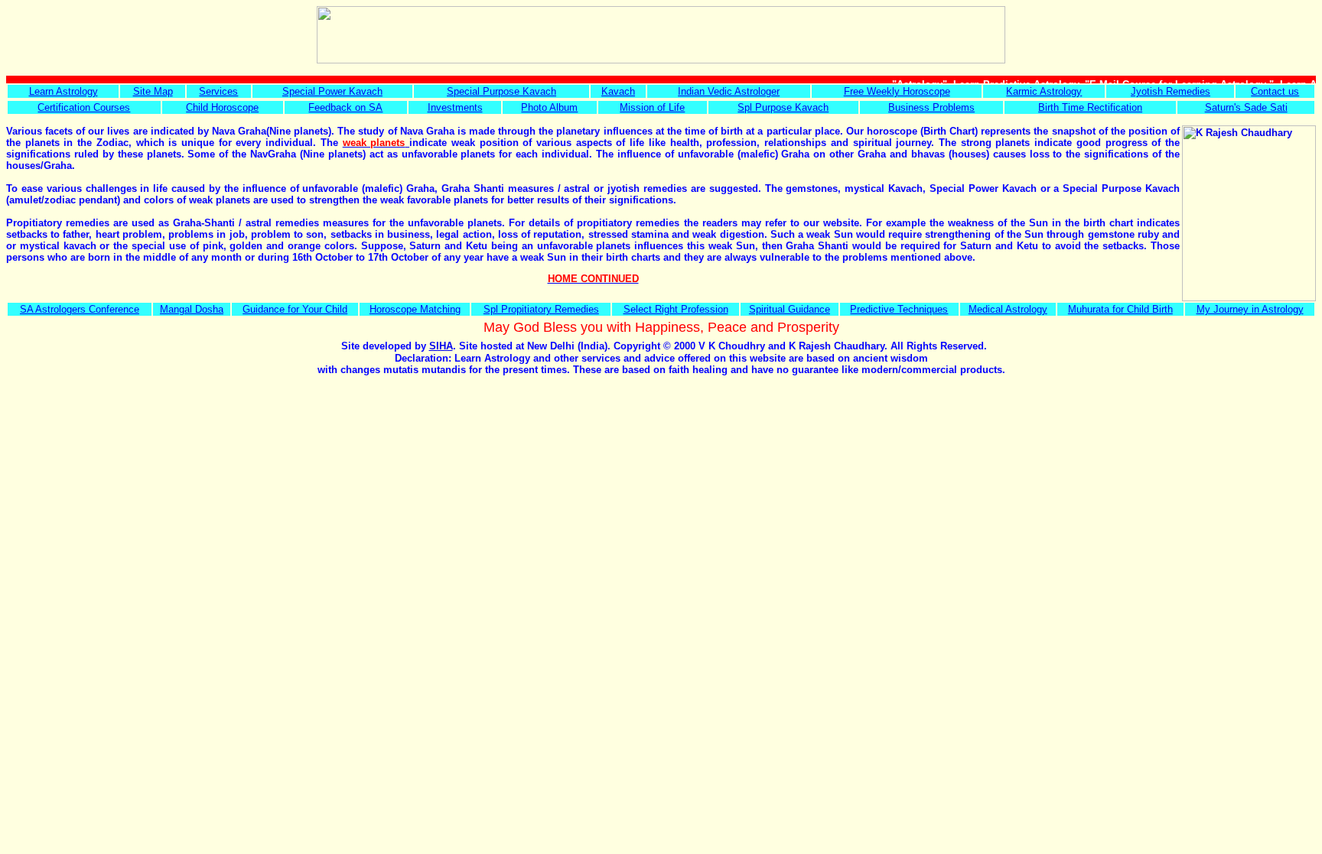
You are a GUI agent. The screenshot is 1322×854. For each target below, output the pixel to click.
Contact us (1275, 91)
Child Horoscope (222, 107)
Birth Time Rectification (1090, 107)
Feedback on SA (345, 107)
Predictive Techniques (899, 309)
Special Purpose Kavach (501, 91)
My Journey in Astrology (1250, 309)
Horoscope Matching (415, 309)
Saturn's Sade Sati (1246, 107)
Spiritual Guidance (789, 309)
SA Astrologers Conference (79, 309)
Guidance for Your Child (295, 309)
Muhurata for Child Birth (1120, 309)
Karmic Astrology (1044, 91)
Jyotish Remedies (1170, 91)
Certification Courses (83, 107)
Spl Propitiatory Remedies (541, 309)
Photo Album (549, 107)
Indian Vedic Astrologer (729, 91)
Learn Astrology (63, 91)
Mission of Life (652, 107)
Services (218, 91)
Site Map (153, 91)
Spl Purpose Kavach (783, 107)
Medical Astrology (1008, 309)
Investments (455, 107)
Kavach (618, 91)
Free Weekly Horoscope (897, 91)
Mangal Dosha (191, 309)
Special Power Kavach (332, 91)
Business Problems (931, 107)
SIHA (441, 346)
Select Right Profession (676, 309)
